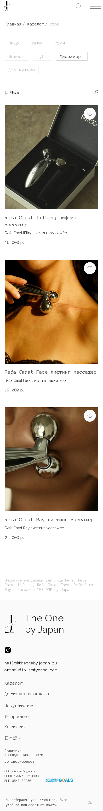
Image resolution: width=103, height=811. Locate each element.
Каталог (35, 24)
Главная (13, 24)
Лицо (14, 43)
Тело (37, 43)
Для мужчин (22, 70)
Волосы (16, 56)
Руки (60, 43)
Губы (42, 56)
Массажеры (72, 56)
